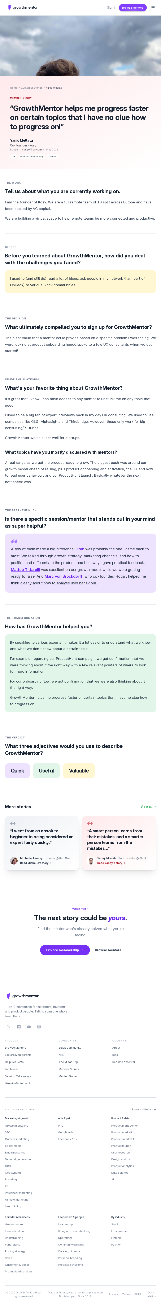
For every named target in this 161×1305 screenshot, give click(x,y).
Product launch (121, 1145)
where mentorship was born (85, 1292)
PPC (61, 1125)
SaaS (114, 1224)
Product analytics (122, 1166)
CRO (8, 1166)
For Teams (11, 1069)
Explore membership (62, 950)
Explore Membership (18, 1054)
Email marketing (15, 1152)
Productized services (18, 1271)
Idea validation (14, 1231)
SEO (7, 1132)
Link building (13, 1206)
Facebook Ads (67, 1139)
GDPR (138, 1294)
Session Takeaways (18, 1076)
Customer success (17, 1264)
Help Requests (14, 1062)
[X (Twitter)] (9, 1027)
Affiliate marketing (17, 1199)
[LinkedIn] (19, 1027)
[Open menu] (153, 7)
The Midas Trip (68, 1062)
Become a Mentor (123, 1062)
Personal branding (70, 1258)
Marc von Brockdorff (63, 576)
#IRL (61, 1054)
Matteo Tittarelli (25, 569)
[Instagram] (39, 1027)
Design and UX (120, 1159)
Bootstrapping (14, 1237)
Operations (65, 1237)
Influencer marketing (18, 1192)
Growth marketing (16, 1125)
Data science (120, 1172)
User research (120, 1152)
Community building (71, 1244)
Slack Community (70, 1047)
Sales (8, 1258)
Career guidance (69, 1251)
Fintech (116, 1237)
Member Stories (69, 1069)
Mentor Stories (68, 1076)
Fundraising (12, 1244)
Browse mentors (132, 7)
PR (6, 1186)
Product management (125, 1125)
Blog (115, 1054)
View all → (148, 806)
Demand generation (18, 1159)
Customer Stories (32, 87)
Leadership (65, 1224)
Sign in (111, 7)
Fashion (116, 1244)
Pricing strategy (15, 1251)
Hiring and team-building (74, 1231)
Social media (13, 1145)
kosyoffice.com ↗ (33, 149)
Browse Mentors (15, 1047)
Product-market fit (123, 1139)
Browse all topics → (144, 1109)
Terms (126, 1294)
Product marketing (123, 1132)
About (116, 1047)
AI (112, 1179)
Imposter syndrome (70, 1264)
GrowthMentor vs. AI (18, 1083)
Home (14, 87)
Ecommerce (119, 1231)
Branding (11, 1179)
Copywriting (13, 1172)
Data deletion (151, 1294)
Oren (79, 549)
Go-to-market (14, 1224)
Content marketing (17, 1139)
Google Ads (65, 1132)
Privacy (113, 1294)
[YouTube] (29, 1027)
